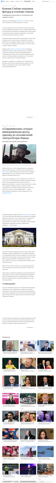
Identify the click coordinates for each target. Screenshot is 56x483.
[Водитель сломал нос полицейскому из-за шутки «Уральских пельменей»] (10, 472)
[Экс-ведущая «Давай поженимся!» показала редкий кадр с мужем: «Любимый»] (45, 366)
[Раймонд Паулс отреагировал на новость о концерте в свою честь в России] (10, 348)
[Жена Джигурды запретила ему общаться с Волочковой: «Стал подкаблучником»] (28, 419)
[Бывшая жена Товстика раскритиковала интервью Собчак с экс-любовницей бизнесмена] (45, 436)
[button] (19, 154)
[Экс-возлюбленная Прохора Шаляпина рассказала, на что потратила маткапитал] (10, 366)
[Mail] (1, 1)
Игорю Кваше (5, 171)
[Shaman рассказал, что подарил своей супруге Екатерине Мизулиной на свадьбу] (45, 419)
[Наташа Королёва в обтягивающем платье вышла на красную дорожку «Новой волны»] (28, 383)
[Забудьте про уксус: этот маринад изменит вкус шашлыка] (45, 472)
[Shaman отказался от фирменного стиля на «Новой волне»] (28, 472)
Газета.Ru (14, 5)
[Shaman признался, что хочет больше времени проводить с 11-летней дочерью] (28, 348)
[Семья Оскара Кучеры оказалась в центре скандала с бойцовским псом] (45, 383)
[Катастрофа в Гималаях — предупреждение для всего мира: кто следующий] (28, 401)
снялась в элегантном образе (18, 49)
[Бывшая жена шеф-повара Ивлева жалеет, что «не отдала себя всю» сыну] (28, 436)
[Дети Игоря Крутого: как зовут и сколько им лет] (45, 401)
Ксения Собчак (20, 20)
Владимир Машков (7, 192)
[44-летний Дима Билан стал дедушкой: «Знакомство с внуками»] (10, 419)
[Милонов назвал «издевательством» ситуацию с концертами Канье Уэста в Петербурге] (28, 366)
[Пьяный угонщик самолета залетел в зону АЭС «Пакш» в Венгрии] (45, 454)
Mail (1, 482)
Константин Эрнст (26, 214)
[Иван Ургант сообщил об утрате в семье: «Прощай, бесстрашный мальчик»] (45, 348)
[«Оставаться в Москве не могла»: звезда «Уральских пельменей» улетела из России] (10, 436)
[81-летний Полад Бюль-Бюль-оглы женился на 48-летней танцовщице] (10, 383)
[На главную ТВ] (3, 1)
